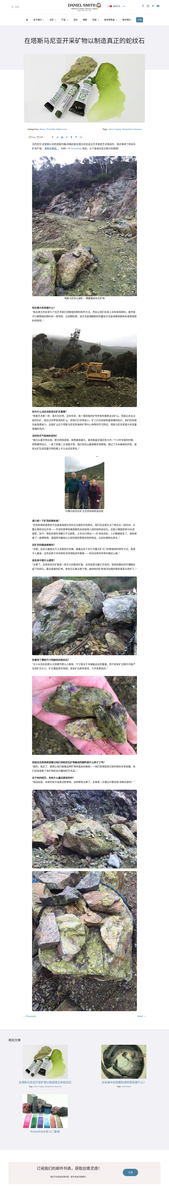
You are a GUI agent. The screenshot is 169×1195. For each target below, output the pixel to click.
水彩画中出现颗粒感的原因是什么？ (124, 1082)
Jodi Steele (126, 1086)
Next (140, 1016)
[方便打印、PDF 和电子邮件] (35, 137)
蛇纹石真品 (51, 148)
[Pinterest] (153, 6)
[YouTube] (158, 6)
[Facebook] (143, 6)
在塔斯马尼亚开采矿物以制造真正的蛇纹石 (45, 1082)
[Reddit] (57, 137)
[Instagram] (148, 6)
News (42, 129)
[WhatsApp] (67, 137)
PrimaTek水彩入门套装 (45, 1131)
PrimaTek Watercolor (56, 129)
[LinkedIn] (62, 137)
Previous (31, 1016)
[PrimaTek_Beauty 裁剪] (45, 1095)
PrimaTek (76, 148)
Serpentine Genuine (132, 129)
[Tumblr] (71, 137)
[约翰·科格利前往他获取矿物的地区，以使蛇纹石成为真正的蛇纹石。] (45, 1045)
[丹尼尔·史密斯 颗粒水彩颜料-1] (123, 1045)
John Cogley (114, 129)
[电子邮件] (81, 137)
